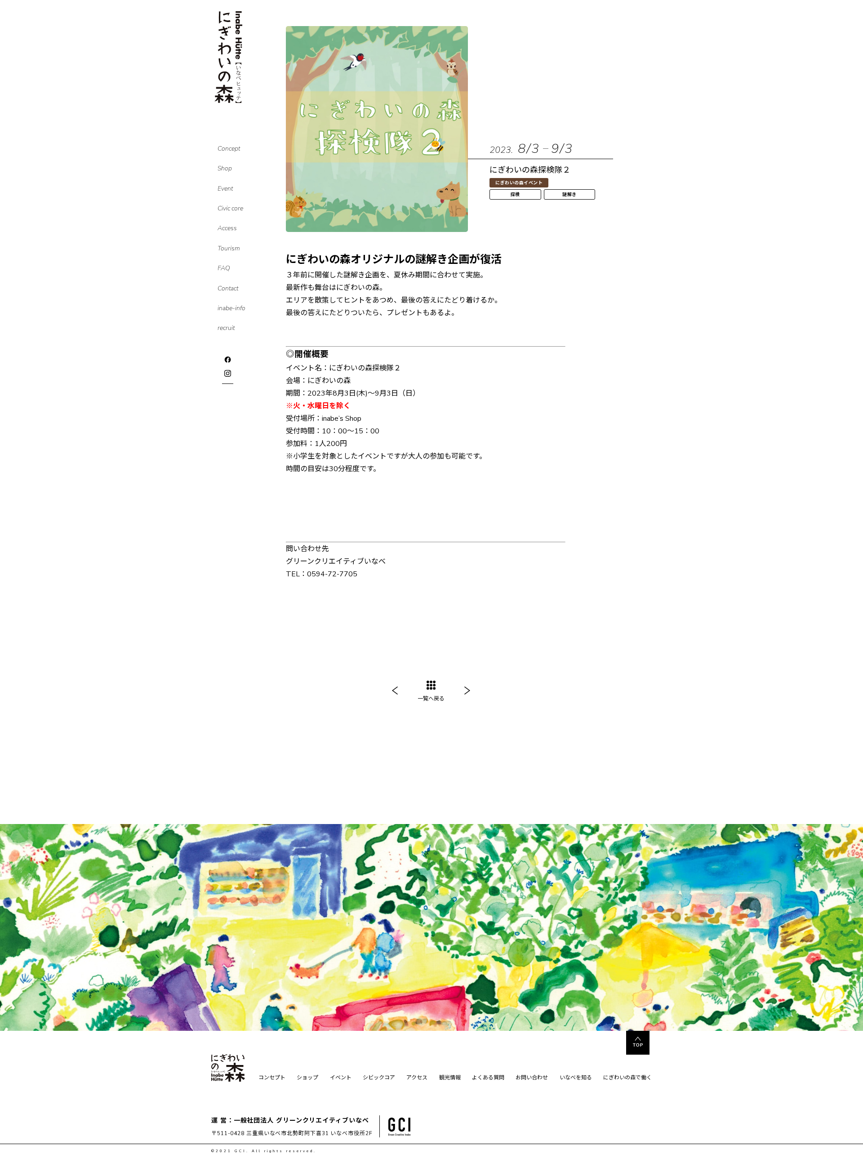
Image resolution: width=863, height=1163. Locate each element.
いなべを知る (576, 1078)
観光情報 (450, 1078)
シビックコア (379, 1078)
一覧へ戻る (431, 698)
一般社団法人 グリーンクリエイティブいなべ (301, 1120)
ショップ (307, 1078)
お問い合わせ (532, 1078)
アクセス (416, 1078)
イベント (340, 1078)
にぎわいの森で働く (627, 1078)
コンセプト (271, 1078)
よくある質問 (488, 1078)
